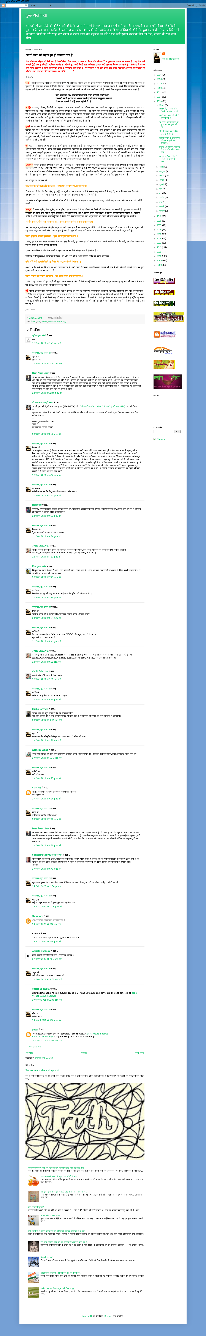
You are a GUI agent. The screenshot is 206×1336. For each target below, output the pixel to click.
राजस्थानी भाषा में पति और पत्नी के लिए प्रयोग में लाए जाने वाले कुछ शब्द (56, 1168)
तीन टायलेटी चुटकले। (36, 1207)
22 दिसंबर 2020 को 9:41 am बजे (46, 343)
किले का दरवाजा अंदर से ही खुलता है (42, 1070)
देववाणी (33, 322)
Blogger (108, 1316)
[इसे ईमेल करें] (49, 317)
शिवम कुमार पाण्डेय (39, 566)
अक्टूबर (162, 171)
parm (35, 1029)
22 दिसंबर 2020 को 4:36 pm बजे (46, 475)
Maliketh (87, 1316)
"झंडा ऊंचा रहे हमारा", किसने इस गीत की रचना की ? (61, 1273)
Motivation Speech (97, 1034)
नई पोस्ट (29, 1053)
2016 (159, 229)
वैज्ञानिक (44, 322)
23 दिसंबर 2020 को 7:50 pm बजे (46, 819)
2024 (160, 83)
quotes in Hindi (41, 989)
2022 (159, 92)
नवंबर (161, 167)
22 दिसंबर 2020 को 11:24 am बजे (47, 363)
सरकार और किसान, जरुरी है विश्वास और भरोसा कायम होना (169, 150)
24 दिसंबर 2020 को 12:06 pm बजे (47, 906)
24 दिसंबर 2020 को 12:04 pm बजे (47, 886)
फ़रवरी (162, 206)
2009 (159, 260)
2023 (159, 88)
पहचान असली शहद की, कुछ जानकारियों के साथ (59, 1176)
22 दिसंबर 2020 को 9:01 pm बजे (46, 662)
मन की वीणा (36, 788)
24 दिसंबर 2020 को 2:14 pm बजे (46, 941)
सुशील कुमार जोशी (39, 335)
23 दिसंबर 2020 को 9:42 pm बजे (46, 869)
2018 (159, 221)
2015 (159, 234)
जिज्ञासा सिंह (37, 505)
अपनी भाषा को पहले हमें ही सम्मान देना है (169, 117)
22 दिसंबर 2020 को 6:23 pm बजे (46, 516)
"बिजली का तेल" (47, 1257)
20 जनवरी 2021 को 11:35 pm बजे (47, 1000)
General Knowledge (43, 1036)
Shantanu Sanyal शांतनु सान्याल (47, 855)
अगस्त (162, 180)
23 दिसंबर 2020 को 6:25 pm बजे (46, 778)
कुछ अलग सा (36, 15)
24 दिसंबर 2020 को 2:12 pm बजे (46, 924)
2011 (159, 252)
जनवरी (162, 211)
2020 (159, 101)
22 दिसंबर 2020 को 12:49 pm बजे (47, 393)
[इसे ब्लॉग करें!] (52, 317)
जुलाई (162, 184)
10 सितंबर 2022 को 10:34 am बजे (47, 1040)
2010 (159, 256)
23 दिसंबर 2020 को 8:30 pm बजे (46, 845)
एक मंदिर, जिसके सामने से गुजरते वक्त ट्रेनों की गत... (168, 125)
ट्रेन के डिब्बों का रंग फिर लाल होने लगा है (168, 133)
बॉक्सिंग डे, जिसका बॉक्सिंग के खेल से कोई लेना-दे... (169, 110)
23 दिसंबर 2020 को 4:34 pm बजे (47, 758)
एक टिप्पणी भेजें (35, 1047)
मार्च (161, 202)
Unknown (37, 916)
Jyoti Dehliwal (40, 546)
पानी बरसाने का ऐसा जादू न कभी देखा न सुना (58, 1288)
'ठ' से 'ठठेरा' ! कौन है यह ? (51, 1215)
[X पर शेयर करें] (55, 317)
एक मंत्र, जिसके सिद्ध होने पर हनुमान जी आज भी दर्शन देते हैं (64, 1242)
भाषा (38, 322)
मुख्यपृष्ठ (84, 1053)
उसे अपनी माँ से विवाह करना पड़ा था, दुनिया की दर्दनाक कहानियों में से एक (56, 1231)
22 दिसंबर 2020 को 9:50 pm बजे (46, 699)
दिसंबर (162, 105)
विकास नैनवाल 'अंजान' (40, 373)
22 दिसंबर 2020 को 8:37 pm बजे (46, 618)
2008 (159, 265)
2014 (159, 238)
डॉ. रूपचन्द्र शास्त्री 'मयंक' (42, 402)
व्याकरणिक (52, 322)
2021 (159, 97)
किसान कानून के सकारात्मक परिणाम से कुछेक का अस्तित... (169, 141)
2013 (159, 243)
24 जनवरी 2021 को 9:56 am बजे (46, 1020)
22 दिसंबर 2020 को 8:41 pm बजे (46, 641)
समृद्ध (64, 322)
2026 (159, 75)
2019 (159, 216)
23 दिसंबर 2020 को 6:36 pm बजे (46, 799)
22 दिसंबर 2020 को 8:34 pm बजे (46, 597)
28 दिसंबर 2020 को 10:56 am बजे (47, 979)
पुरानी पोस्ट (139, 1053)
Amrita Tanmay (41, 951)
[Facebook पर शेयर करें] (58, 317)
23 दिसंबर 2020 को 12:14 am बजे (47, 720)
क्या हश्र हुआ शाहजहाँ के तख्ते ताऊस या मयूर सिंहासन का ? (64, 1192)
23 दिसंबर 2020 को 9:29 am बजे (46, 740)
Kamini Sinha (40, 750)
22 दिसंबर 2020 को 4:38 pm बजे (46, 495)
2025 (159, 79)
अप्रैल (162, 197)
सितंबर (162, 175)
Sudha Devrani (40, 709)
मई (160, 193)
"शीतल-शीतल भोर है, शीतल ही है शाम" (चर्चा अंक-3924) (102, 406)
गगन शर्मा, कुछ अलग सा (41, 353)
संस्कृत (59, 322)
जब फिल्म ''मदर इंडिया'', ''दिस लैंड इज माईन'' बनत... (168, 159)
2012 (159, 247)
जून (161, 189)
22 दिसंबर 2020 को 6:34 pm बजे (46, 536)
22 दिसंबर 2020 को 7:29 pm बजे (46, 577)
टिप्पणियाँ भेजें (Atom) (44, 1058)
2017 (159, 225)
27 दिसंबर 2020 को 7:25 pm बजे (47, 959)
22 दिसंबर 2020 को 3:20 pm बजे (46, 434)
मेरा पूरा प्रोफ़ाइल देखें (170, 59)
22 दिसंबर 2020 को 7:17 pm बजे (46, 557)
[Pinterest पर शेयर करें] (60, 317)
